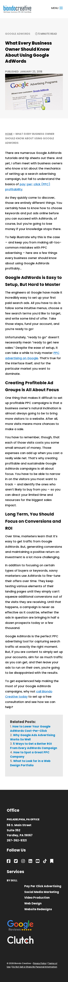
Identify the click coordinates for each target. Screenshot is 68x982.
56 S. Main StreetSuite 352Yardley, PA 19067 (20, 830)
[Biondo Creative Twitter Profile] (16, 861)
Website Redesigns (38, 909)
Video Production (37, 898)
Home (9, 134)
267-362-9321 (17, 840)
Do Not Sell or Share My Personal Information (34, 966)
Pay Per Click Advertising (42, 886)
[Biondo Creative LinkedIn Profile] (30, 861)
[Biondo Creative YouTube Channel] (37, 861)
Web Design (33, 903)
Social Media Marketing (41, 892)
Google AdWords (17, 33)
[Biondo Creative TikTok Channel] (45, 861)
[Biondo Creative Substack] (51, 861)
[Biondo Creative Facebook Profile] (8, 861)
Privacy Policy (39, 963)
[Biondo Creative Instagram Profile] (23, 861)
